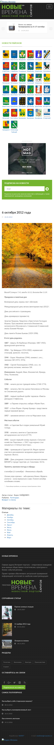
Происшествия (40, 662)
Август (9, 525)
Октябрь (10, 519)
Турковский (30, 59)
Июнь (9, 530)
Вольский (6, 118)
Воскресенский (46, 106)
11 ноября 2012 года (22, 624)
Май (8, 532)
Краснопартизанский (22, 95)
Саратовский (6, 71)
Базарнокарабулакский (38, 118)
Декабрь (10, 514)
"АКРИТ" (21, 736)
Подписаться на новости (14, 687)
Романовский (30, 71)
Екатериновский (22, 106)
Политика (6, 662)
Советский (46, 59)
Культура (28, 662)
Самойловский (14, 71)
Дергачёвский (38, 106)
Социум (6, 666)
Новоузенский (38, 83)
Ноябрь (10, 517)
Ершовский (14, 106)
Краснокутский (30, 95)
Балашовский (22, 118)
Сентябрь (11, 522)
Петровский (14, 83)
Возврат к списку (9, 500)
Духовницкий (30, 106)
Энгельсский (6, 59)
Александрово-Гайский (14, 131)
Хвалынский (14, 59)
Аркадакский (6, 130)
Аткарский (46, 118)
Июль (9, 527)
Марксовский (6, 95)
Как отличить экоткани (11, 718)
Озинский (30, 83)
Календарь (14, 497)
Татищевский (38, 59)
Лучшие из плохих (21, 641)
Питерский (6, 83)
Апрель (10, 535)
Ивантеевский (6, 106)
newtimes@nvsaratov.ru (44, 736)
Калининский (46, 95)
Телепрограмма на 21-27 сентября (31, 27)
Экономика (17, 662)
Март (9, 537)
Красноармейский (38, 95)
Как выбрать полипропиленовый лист (16, 710)
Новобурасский (46, 83)
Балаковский (30, 118)
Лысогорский (14, 95)
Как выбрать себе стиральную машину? (17, 701)
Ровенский (38, 71)
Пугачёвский (46, 71)
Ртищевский (22, 71)
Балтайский (14, 118)
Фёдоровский (22, 59)
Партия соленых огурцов (24, 607)
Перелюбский (22, 83)
